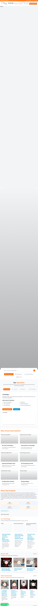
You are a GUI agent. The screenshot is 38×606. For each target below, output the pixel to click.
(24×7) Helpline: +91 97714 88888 (31, 0)
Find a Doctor (26, 3)
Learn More (16, 409)
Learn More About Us (4, 510)
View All (34, 553)
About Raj (16, 3)
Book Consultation (7, 409)
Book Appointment (33, 3)
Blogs (36, 2)
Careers (27, 2)
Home (20, 2)
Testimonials (23, 2)
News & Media (32, 2)
